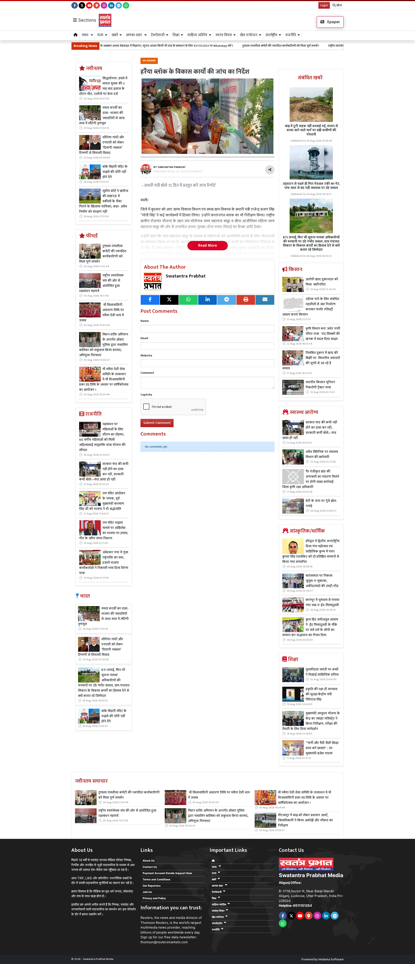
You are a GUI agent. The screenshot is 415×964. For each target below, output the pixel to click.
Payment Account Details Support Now (167, 873)
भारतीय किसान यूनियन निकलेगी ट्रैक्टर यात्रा (320, 385)
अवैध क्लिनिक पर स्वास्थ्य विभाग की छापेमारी (322, 454)
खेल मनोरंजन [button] (248, 35)
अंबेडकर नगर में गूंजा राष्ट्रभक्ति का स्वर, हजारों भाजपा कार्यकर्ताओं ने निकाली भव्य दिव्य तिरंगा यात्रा (103, 563)
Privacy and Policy (154, 898)
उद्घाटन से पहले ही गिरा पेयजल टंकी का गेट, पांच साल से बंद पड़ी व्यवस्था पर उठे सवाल (311, 186)
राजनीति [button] (290, 35)
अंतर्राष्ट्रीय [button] (271, 35)
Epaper (333, 22)
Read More (207, 245)
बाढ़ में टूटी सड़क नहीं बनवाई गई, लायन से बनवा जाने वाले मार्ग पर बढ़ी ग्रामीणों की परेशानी (311, 130)
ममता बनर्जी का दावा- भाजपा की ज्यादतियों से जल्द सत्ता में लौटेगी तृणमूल (102, 115)
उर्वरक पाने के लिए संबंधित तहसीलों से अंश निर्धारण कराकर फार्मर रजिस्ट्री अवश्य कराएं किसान (310, 307)
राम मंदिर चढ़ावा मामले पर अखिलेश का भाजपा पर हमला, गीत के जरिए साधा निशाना (103, 530)
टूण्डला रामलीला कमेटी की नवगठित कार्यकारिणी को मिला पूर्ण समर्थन (232, 45)
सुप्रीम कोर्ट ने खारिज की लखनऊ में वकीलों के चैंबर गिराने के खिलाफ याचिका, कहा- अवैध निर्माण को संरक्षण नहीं (103, 201)
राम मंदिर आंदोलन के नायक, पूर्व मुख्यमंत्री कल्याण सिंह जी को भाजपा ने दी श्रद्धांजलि (102, 501)
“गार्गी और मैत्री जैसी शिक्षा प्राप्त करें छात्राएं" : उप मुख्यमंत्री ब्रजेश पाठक (322, 748)
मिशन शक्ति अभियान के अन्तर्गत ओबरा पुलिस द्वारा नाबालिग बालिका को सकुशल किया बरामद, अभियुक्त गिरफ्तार (103, 345)
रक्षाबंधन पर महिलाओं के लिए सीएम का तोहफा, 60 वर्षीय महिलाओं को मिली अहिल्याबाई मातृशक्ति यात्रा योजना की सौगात (102, 437)
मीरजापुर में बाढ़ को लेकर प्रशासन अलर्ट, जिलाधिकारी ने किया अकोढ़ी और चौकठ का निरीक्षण (305, 820)
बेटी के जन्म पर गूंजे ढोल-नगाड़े (321, 503)
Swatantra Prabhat (186, 276)
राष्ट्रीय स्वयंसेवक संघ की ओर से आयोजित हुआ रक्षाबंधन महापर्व (314, 45)
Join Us (147, 892)
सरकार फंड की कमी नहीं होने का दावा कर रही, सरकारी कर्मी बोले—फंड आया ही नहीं (103, 471)
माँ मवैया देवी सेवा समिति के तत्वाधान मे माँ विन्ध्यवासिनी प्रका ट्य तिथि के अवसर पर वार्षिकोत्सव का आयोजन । (103, 380)
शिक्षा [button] (175, 35)
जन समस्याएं (149, 61)
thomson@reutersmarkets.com (164, 942)
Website (146, 355)
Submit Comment (157, 423)
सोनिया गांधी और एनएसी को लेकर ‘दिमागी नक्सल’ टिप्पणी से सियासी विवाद (101, 145)
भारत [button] (85, 35)
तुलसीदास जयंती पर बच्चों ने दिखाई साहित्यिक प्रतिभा (322, 672)
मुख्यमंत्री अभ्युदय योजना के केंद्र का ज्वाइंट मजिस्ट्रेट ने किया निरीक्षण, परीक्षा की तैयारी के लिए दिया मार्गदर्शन (311, 721)
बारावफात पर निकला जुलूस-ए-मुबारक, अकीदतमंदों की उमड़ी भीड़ (322, 581)
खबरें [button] (115, 35)
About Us (149, 860)
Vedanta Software (331, 959)
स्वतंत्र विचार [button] (223, 35)
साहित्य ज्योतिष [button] (197, 35)
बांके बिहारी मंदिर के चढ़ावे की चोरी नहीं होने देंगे (115, 172)
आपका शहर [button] (134, 35)
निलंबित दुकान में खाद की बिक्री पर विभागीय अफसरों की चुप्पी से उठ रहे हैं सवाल (311, 360)
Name (144, 321)
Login (324, 5)
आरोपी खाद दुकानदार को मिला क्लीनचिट (322, 282)
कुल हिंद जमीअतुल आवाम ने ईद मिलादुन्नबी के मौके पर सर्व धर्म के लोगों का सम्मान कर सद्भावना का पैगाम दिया (310, 627)
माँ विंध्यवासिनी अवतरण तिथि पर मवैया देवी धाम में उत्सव (101, 312)
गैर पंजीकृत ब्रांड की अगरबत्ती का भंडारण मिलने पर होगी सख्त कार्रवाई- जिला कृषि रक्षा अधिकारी (310, 479)
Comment (147, 372)
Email (144, 338)
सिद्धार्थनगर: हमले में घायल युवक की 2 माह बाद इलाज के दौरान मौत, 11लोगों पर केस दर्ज (103, 86)
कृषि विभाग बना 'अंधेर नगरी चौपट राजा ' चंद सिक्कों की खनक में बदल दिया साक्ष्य (323, 334)
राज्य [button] (100, 35)
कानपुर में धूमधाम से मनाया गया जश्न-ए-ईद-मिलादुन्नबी (322, 602)
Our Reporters (152, 885)
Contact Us (150, 866)
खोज (339, 5)
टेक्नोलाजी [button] (157, 35)
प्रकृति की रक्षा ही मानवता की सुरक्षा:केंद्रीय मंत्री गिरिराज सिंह (321, 694)
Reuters (146, 918)
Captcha (146, 394)
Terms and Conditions (156, 879)
